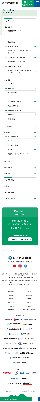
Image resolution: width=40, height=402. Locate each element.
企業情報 (7, 132)
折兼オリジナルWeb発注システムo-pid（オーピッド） (20, 72)
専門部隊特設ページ (14, 31)
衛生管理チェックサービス (17, 62)
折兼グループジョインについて (18, 154)
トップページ (9, 21)
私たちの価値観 (13, 136)
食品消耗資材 (12, 93)
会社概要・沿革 (13, 145)
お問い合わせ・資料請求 (20, 239)
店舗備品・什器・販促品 (16, 110)
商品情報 (7, 80)
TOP (3, 250)
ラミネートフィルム (14, 101)
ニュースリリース (10, 198)
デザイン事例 (9, 180)
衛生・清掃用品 (13, 106)
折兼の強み (8, 27)
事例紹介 (7, 161)
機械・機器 (11, 119)
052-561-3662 (20, 224)
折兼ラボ (7, 174)
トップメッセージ (14, 141)
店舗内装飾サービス (14, 66)
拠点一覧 (11, 149)
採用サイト (8, 167)
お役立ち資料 (9, 192)
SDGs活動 (8, 126)
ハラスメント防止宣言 (21, 391)
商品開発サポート (14, 42)
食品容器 (11, 88)
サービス (7, 38)
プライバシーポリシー (8, 391)
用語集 (6, 186)
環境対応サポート (14, 46)
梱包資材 (11, 115)
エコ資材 (11, 84)
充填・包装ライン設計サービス (18, 57)
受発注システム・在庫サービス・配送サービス (19, 52)
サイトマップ (33, 391)
